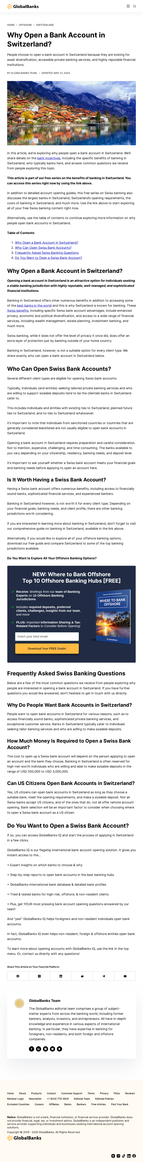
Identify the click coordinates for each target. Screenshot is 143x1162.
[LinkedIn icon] (38, 1049)
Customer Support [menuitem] (71, 1093)
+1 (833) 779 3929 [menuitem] (58, 1098)
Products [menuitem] (36, 1093)
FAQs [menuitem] (117, 1093)
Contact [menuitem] (51, 1093)
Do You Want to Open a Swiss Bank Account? (48, 258)
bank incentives (48, 158)
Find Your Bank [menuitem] (119, 1104)
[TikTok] (123, 1156)
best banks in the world (34, 305)
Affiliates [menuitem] (54, 1104)
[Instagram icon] (52, 1049)
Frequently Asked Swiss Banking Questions (47, 253)
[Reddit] (82, 976)
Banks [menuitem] (68, 1104)
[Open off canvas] (128, 6)
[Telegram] (103, 976)
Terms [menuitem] (91, 1093)
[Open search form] (134, 6)
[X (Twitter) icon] (45, 1049)
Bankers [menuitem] (81, 1104)
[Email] (125, 976)
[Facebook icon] (31, 1049)
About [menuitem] (22, 1093)
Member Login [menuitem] (15, 1098)
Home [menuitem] (10, 1093)
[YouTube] (113, 1156)
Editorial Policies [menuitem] (104, 1098)
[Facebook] (18, 976)
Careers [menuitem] (39, 1104)
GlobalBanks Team (24, 72)
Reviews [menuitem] (130, 1093)
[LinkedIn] (61, 976)
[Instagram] (118, 1156)
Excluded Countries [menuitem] (18, 1104)
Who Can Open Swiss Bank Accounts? (43, 248)
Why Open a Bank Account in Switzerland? (46, 242)
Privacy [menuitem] (104, 1093)
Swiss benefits (17, 310)
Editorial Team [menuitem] (82, 1098)
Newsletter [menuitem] (35, 1098)
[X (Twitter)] (39, 976)
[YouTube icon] (59, 1049)
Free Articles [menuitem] (98, 1104)
